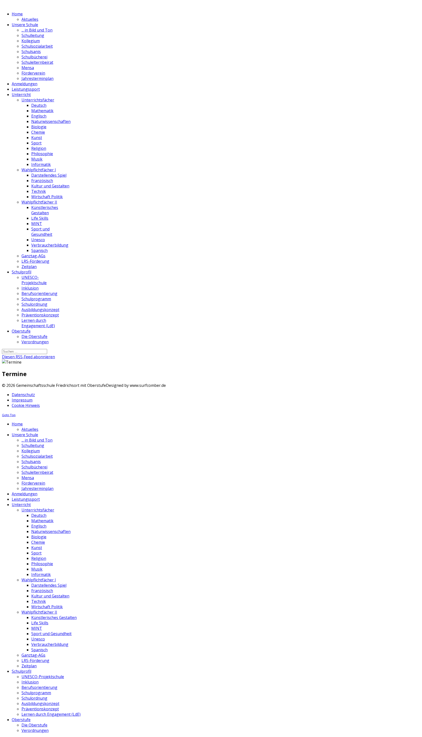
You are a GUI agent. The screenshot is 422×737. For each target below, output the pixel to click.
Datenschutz (23, 394)
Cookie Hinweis (26, 405)
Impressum (22, 400)
